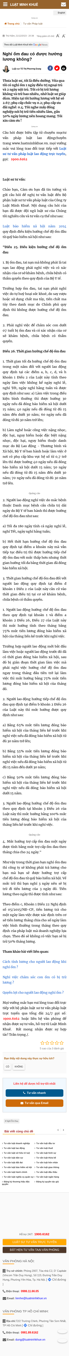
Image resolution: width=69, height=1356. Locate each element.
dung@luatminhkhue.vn (30, 1339)
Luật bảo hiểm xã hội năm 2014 (34, 226)
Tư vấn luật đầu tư (45, 1143)
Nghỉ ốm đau (12, 1121)
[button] (63, 68)
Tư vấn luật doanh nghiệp (17, 1143)
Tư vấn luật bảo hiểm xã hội (18, 1167)
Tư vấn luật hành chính (15, 1172)
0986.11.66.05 (30, 1291)
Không (19, 1066)
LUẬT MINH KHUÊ (27, 4)
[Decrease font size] (58, 36)
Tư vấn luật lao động (14, 1148)
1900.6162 (11, 1019)
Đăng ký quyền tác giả (47, 1181)
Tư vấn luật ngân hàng (47, 1177)
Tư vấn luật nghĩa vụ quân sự (19, 1177)
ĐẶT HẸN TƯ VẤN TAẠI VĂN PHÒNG (34, 1249)
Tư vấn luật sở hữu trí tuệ (17, 1153)
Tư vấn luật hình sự (46, 1153)
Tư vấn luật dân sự (13, 1157)
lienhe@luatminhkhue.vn (31, 1298)
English (61, 13)
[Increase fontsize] (63, 36)
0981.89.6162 (29, 1332)
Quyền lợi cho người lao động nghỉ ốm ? (33, 992)
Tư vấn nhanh (35, 1092)
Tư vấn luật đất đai (13, 1162)
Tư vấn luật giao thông (47, 1167)
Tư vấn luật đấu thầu (46, 1172)
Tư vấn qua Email (35, 1103)
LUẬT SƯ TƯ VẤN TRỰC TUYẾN (35, 1242)
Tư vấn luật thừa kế (46, 1157)
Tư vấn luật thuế (44, 1148)
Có (7, 1066)
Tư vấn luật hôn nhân (47, 1162)
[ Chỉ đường (56, 1279)
